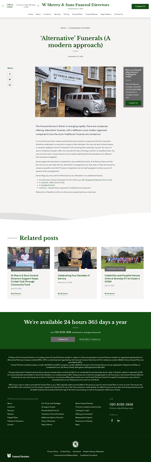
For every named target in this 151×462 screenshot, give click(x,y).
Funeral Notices (91, 14)
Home (30, 14)
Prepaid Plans (12, 417)
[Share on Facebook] (9, 74)
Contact (10, 424)
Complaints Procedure (88, 455)
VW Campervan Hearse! (91, 180)
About (38, 14)
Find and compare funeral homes (88, 407)
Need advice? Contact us (89, 339)
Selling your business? (84, 414)
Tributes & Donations (15, 421)
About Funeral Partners (84, 403)
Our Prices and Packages (51, 403)
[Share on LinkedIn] (9, 84)
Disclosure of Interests (84, 421)
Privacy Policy (52, 451)
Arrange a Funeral (48, 407)
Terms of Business (48, 421)
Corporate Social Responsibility (66, 455)
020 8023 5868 (135, 89)
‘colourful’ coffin (47, 182)
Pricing (66, 14)
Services (57, 14)
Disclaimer (77, 451)
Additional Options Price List (52, 417)
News (78, 424)
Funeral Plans (77, 14)
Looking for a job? (82, 410)
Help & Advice (106, 14)
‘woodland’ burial (48, 185)
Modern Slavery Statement (93, 451)
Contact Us (140, 6)
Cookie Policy (65, 451)
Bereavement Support (84, 417)
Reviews (10, 414)
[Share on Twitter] (9, 79)
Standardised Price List (50, 410)
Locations (47, 14)
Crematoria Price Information (52, 414)
